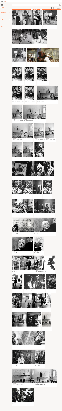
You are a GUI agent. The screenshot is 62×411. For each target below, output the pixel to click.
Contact (44, 1)
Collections (36, 1)
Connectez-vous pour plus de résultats (36, 9)
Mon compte (51, 1)
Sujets (40, 1)
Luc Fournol (2, 7)
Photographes (29, 1)
